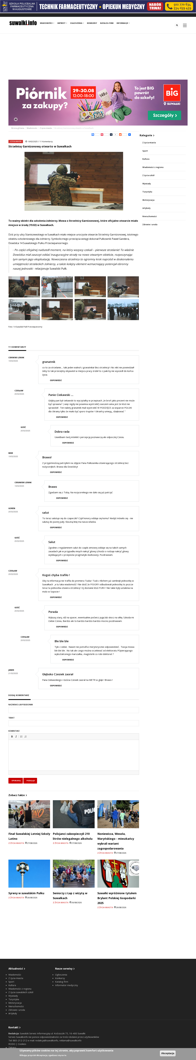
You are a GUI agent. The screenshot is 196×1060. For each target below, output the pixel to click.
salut (45, 512)
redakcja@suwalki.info (46, 1040)
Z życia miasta (46, 128)
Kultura (145, 159)
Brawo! (46, 457)
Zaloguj (12, 1047)
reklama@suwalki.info (70, 1040)
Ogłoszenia (76, 23)
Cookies (22, 1043)
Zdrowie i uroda (149, 224)
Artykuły (146, 208)
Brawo (52, 487)
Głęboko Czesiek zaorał (57, 674)
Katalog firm (106, 23)
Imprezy (61, 23)
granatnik (48, 362)
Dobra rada (62, 431)
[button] (12, 737)
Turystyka (147, 192)
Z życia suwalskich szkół (20, 992)
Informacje (122, 23)
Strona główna (18, 128)
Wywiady (146, 183)
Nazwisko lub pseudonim (20, 704)
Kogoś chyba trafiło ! (56, 575)
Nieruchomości (149, 216)
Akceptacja (167, 1053)
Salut (51, 542)
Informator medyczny (66, 985)
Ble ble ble (62, 641)
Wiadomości (46, 23)
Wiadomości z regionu (153, 167)
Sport (145, 151)
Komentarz (14, 731)
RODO (12, 1043)
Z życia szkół (148, 175)
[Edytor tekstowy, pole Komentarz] (74, 759)
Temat (11, 717)
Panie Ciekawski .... (60, 395)
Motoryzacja (148, 200)
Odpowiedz (56, 380)
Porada (53, 612)
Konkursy (92, 23)
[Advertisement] (98, 56)
